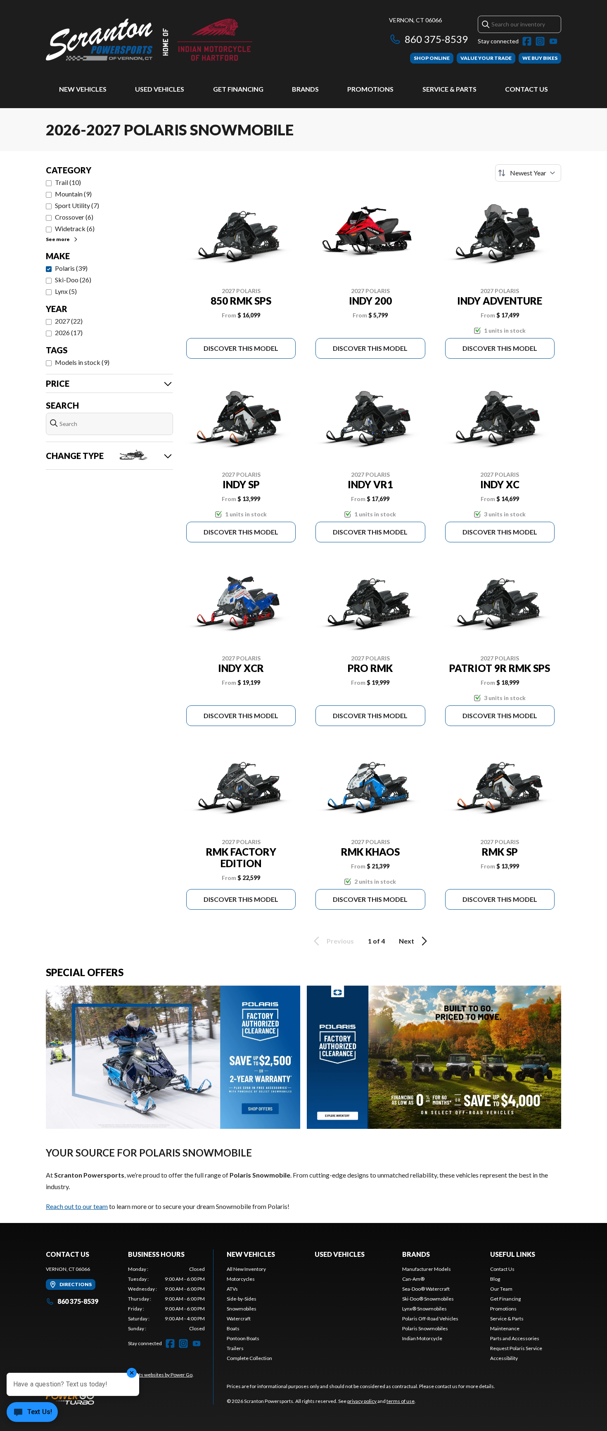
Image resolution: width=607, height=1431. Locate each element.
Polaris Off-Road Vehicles (430, 1318)
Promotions (370, 89)
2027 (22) (69, 321)
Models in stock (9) (82, 362)
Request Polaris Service (516, 1348)
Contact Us (526, 89)
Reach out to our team (77, 1206)
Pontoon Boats (243, 1338)
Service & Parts (449, 89)
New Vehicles (83, 89)
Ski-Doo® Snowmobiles (428, 1299)
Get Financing (238, 89)
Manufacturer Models (426, 1269)
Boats (233, 1328)
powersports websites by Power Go (153, 1375)
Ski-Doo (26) (73, 280)
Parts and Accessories (514, 1338)
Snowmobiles (241, 1309)
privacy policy (362, 1401)
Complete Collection (249, 1358)
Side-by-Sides (241, 1299)
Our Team (501, 1289)
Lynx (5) (66, 291)
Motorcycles (241, 1279)
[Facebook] (527, 41)
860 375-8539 (436, 39)
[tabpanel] (166, 1299)
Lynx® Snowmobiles (424, 1309)
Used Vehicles (159, 89)
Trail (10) (68, 182)
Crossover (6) (74, 217)
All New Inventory (246, 1269)
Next (406, 941)
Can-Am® (413, 1279)
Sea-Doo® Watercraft (426, 1289)
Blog (495, 1279)
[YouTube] (553, 41)
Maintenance (504, 1328)
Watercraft (239, 1318)
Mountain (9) (73, 194)
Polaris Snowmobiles (425, 1328)
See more (58, 239)
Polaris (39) (71, 268)
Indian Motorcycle (422, 1338)
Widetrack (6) (75, 228)
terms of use (400, 1401)
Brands (305, 89)
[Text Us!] (32, 1413)
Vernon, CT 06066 (415, 20)
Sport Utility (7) (77, 205)
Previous (340, 941)
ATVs (232, 1289)
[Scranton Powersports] (149, 40)
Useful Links (512, 1254)
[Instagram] (540, 41)
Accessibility (504, 1358)
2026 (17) (69, 332)
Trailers (235, 1348)
